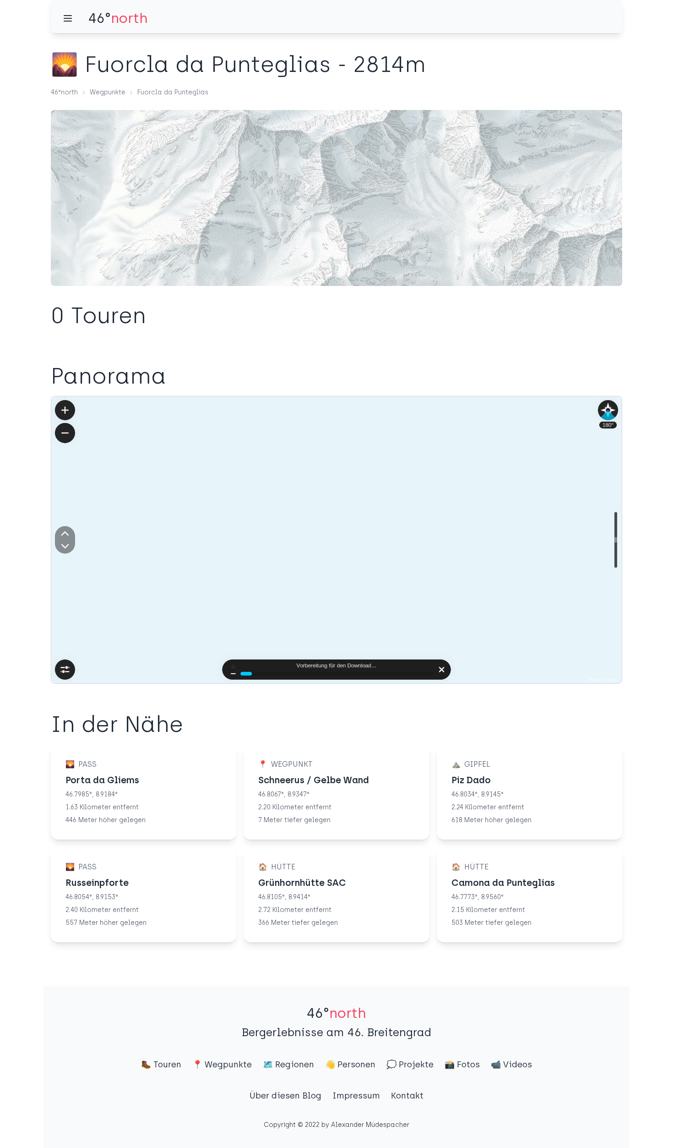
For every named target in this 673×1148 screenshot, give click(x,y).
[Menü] (67, 18)
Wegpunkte (107, 92)
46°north (64, 92)
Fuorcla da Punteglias (172, 92)
